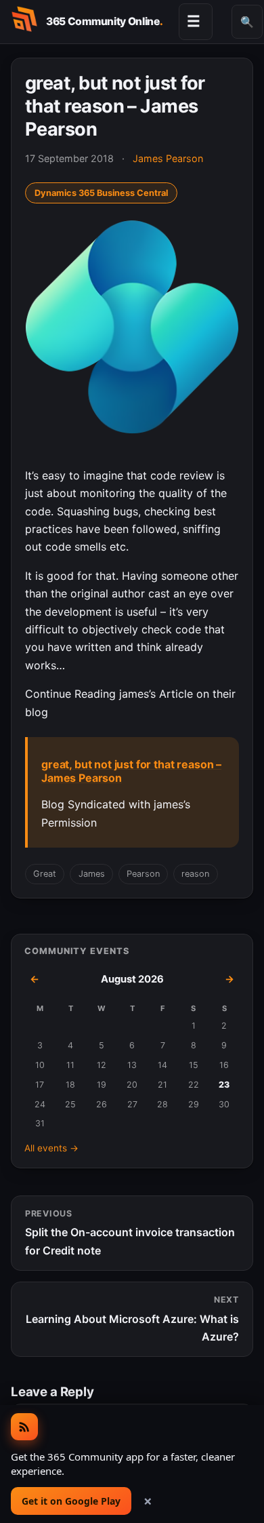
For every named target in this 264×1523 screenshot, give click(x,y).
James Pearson (168, 158)
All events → (51, 1148)
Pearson (143, 874)
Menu (193, 21)
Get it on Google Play (71, 1501)
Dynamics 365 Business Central (101, 193)
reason (195, 874)
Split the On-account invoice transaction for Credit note (130, 1232)
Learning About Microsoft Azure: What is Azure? (132, 1318)
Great (44, 874)
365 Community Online (104, 21)
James (92, 874)
